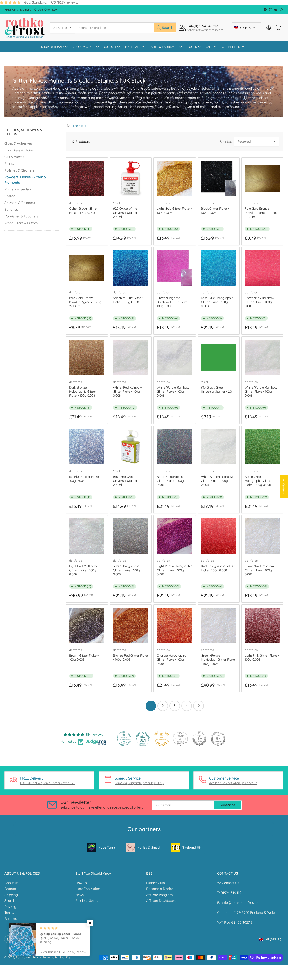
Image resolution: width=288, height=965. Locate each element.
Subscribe (227, 805)
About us (11, 883)
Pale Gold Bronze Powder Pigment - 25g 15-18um (85, 302)
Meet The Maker (87, 889)
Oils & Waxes (14, 157)
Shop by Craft (84, 47)
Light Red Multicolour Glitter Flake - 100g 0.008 (84, 570)
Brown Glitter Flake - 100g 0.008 (84, 657)
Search (9, 900)
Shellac (9, 196)
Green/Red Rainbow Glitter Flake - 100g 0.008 (259, 570)
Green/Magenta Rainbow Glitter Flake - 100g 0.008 (173, 302)
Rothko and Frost (27, 957)
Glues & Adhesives (18, 143)
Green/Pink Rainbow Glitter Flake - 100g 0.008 (259, 302)
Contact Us (230, 883)
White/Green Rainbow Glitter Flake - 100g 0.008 (217, 481)
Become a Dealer (159, 889)
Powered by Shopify (56, 957)
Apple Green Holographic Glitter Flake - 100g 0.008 (258, 481)
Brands (10, 889)
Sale (209, 47)
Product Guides (87, 900)
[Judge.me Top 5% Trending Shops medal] (218, 738)
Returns (10, 918)
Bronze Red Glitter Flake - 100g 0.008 (130, 657)
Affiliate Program (159, 895)
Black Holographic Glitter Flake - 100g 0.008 (170, 481)
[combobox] (125, 27)
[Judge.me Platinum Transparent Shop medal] (124, 738)
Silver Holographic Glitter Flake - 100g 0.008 (126, 570)
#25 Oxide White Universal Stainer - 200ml (126, 212)
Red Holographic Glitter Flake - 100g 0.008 (217, 568)
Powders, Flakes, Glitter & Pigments (25, 180)
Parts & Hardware (163, 47)
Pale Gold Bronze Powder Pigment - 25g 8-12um (261, 212)
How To (81, 883)
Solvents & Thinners (19, 203)
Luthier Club (155, 883)
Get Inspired (231, 47)
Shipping (11, 895)
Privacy (10, 907)
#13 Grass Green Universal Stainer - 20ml (218, 389)
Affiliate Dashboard (161, 900)
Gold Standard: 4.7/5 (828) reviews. (51, 2)
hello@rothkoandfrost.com (242, 902)
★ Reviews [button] (284, 487)
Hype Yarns (107, 847)
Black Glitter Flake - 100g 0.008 (215, 210)
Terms (9, 912)
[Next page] (198, 706)
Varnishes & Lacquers (21, 216)
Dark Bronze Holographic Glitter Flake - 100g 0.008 (82, 391)
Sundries (11, 209)
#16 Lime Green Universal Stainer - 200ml (126, 481)
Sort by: (226, 141)
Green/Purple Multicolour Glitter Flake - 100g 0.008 (218, 659)
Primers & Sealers (18, 189)
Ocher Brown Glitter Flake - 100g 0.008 (83, 210)
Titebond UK (191, 847)
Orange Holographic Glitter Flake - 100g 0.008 (171, 659)
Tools (192, 47)
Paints (9, 163)
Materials (132, 47)
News (79, 895)
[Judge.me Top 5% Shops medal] (199, 738)
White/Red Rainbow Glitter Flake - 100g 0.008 (127, 391)
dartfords (75, 203)
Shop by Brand (52, 47)
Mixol (116, 203)
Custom (110, 47)
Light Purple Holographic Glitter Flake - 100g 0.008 (174, 570)
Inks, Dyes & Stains (19, 150)
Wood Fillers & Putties (21, 223)
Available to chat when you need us (233, 783)
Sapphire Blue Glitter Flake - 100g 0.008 (127, 300)
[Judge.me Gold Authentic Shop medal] (161, 738)
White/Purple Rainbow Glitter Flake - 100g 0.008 (173, 391)
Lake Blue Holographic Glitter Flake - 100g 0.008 (217, 302)
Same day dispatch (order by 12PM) (139, 783)
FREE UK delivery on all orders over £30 (47, 783)
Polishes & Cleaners (19, 170)
